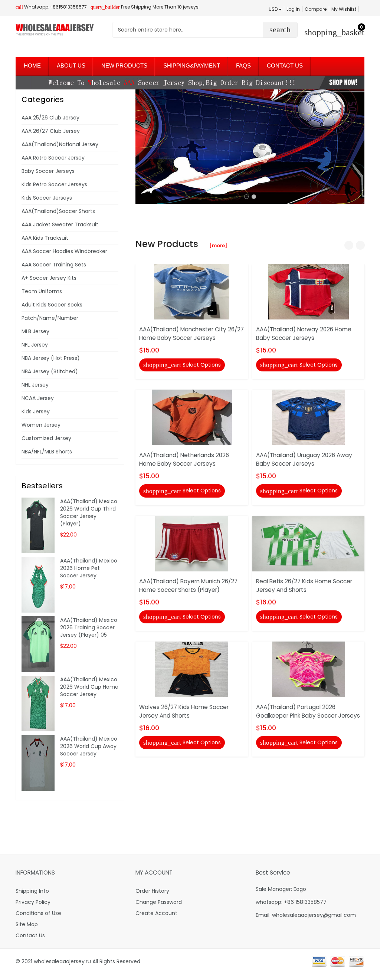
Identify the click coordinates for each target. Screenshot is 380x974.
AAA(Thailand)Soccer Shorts (58, 211)
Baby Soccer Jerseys (48, 171)
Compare (316, 9)
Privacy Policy (33, 902)
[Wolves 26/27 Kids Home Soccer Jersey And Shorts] (191, 669)
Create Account (156, 913)
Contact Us (30, 935)
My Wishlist (343, 9)
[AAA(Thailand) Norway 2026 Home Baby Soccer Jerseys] (308, 291)
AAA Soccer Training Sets (54, 264)
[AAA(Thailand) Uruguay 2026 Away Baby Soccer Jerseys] (308, 417)
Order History (152, 891)
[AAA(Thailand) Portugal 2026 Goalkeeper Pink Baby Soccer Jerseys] (308, 669)
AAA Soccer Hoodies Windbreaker (64, 251)
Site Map (27, 924)
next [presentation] (357, 146)
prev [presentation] (142, 146)
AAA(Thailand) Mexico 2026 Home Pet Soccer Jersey (88, 568)
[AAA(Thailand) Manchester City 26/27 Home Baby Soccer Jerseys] (191, 291)
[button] (246, 197)
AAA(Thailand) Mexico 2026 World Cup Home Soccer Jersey (89, 687)
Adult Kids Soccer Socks (52, 304)
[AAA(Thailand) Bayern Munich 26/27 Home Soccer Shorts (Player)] (191, 543)
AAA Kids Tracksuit (45, 238)
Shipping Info (32, 891)
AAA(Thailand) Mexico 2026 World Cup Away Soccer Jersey (88, 746)
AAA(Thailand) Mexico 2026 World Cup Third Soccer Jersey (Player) (88, 512)
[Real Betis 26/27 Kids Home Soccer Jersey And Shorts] (308, 543)
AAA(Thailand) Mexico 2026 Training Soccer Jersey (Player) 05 (88, 627)
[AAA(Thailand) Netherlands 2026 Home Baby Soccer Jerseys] (192, 417)
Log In (293, 9)
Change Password (158, 902)
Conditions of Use (38, 913)
